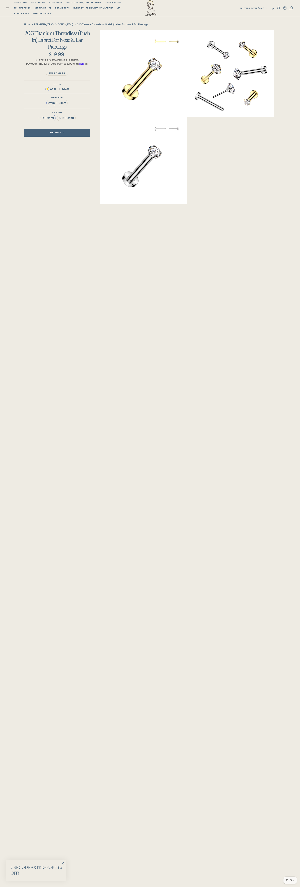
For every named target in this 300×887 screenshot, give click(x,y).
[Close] (62, 863)
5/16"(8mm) (67, 118)
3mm (63, 103)
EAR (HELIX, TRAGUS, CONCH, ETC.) (53, 24)
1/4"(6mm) (48, 118)
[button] (8, 8)
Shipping (40, 60)
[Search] (278, 8)
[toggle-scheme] (272, 8)
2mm (52, 103)
